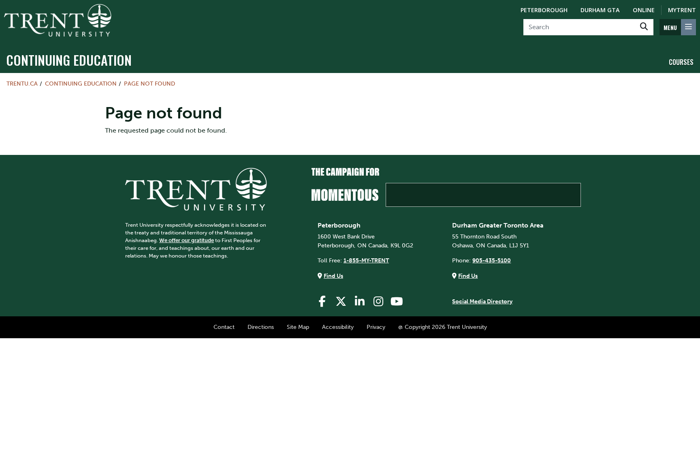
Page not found (149, 83)
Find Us (333, 275)
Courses (681, 62)
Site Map (298, 327)
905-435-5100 (491, 260)
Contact (224, 327)
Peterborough (544, 10)
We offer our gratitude (186, 240)
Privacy (376, 327)
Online (644, 10)
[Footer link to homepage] (196, 188)
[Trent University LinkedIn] (360, 301)
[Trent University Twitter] (341, 301)
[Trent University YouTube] (397, 301)
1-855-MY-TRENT (366, 260)
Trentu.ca (22, 83)
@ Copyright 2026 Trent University (442, 327)
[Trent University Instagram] (378, 301)
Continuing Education (69, 59)
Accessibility (338, 327)
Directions (261, 327)
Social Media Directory (482, 301)
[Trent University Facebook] (322, 301)
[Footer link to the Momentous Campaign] (446, 187)
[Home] (57, 20)
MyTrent (682, 10)
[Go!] (643, 27)
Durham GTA (600, 10)
